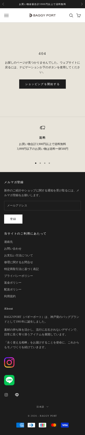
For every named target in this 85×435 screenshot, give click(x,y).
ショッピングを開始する (42, 84)
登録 (13, 218)
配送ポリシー (12, 289)
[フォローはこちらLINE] (17, 395)
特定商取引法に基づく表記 (21, 269)
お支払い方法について (18, 255)
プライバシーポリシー (18, 275)
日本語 (40, 407)
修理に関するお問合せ (18, 262)
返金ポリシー (12, 282)
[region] (42, 140)
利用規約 (10, 296)
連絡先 (8, 241)
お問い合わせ (12, 248)
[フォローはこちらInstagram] (6, 395)
